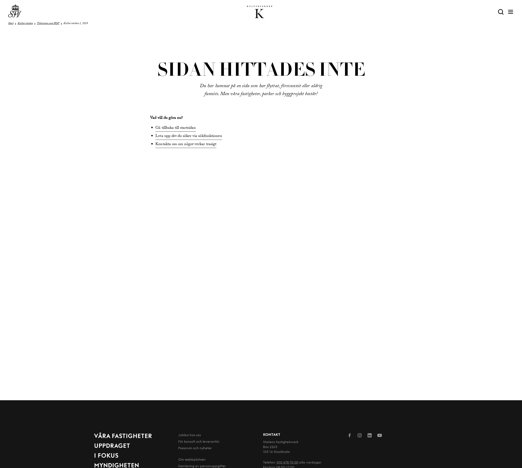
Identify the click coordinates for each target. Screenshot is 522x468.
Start (10, 24)
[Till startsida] (15, 12)
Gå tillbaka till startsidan (175, 128)
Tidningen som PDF (48, 24)
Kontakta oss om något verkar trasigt (185, 144)
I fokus (106, 456)
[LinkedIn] (369, 436)
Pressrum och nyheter (195, 448)
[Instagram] (359, 436)
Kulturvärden (25, 24)
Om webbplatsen (192, 459)
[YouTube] (379, 436)
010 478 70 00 (287, 462)
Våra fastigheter (123, 436)
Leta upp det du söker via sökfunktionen (188, 136)
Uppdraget (112, 446)
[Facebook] (349, 436)
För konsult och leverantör (198, 442)
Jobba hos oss (189, 435)
